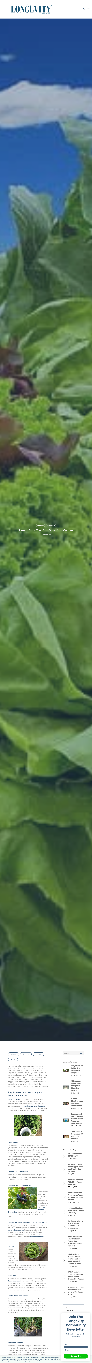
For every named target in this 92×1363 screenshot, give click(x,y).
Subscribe (76, 1356)
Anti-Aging (40, 525)
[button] (88, 9)
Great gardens (14, 1099)
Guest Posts (51, 525)
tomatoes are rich (15, 1281)
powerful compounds (16, 1230)
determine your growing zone (33, 1106)
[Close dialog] (87, 1315)
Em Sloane (47, 535)
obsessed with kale (37, 1237)
